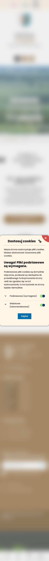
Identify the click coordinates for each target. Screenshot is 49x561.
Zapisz (24, 316)
